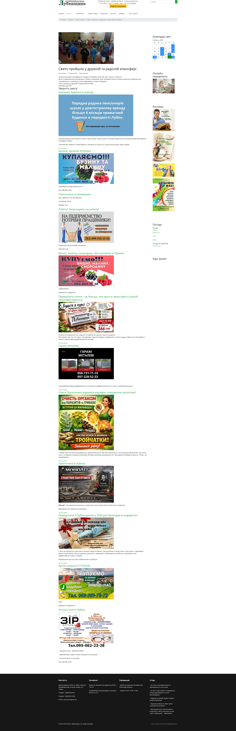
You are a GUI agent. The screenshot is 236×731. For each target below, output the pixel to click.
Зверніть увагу (93, 13)
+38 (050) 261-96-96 (104, 1)
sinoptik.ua (156, 246)
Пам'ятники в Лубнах (72, 463)
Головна (61, 13)
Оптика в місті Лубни (72, 609)
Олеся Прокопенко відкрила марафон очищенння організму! (97, 392)
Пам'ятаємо (104, 13)
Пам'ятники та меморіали (75, 194)
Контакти (113, 13)
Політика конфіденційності (168, 724)
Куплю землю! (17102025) (74, 565)
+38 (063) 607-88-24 (117, 1)
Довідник (122, 13)
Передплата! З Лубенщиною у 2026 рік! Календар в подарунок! (98, 515)
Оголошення (80, 13)
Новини (68, 13)
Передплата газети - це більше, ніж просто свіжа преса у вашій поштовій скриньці (98, 298)
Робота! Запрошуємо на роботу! (79, 209)
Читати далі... (63, 148)
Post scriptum (133, 13)
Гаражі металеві (69, 345)
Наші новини (62, 73)
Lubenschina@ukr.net (131, 1)
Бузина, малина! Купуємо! (75, 151)
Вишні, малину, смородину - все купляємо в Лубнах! (91, 253)
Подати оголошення (118, 6)
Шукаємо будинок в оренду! (76, 92)
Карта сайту (155, 724)
